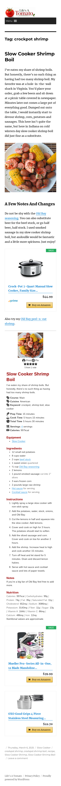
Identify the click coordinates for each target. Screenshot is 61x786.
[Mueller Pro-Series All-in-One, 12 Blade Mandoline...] (30, 645)
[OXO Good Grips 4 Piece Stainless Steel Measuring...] (30, 702)
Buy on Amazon (41, 305)
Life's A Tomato (13, 776)
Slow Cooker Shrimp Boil (41, 754)
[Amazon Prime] (30, 301)
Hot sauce (17, 488)
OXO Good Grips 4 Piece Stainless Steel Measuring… (27, 716)
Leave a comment (18, 758)
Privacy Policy (32, 776)
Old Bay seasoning (29, 466)
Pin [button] (37, 360)
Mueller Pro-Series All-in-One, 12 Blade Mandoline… (29, 666)
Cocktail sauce (19, 492)
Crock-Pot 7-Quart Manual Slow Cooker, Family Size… (30, 288)
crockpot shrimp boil (35, 751)
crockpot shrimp (14, 751)
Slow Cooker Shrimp (16, 754)
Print (28, 360)
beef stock (25, 459)
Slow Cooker (18, 441)
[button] (9, 21)
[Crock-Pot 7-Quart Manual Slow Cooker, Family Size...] (30, 268)
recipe (51, 751)
